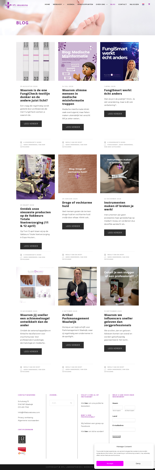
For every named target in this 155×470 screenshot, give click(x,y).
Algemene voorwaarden (28, 420)
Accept (110, 463)
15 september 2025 (113, 311)
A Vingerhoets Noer (32, 142)
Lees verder (31, 124)
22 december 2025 (112, 199)
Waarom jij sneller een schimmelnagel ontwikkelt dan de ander (35, 320)
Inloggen (134, 4)
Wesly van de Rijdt (73, 142)
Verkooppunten (85, 4)
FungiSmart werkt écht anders (118, 91)
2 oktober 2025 (69, 311)
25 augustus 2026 (28, 86)
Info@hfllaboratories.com (29, 412)
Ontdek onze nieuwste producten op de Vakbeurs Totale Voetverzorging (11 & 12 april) (35, 217)
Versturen (116, 436)
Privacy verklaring (25, 417)
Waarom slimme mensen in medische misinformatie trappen (74, 97)
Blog (112, 4)
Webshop (57, 4)
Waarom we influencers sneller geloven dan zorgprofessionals (118, 320)
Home (47, 4)
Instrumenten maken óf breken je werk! (119, 206)
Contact (122, 4)
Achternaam (129, 410)
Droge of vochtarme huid (77, 204)
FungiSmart (112, 144)
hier (86, 403)
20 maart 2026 (27, 205)
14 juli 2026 (67, 86)
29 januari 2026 (70, 199)
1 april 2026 (110, 86)
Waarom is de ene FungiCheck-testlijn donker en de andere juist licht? (35, 95)
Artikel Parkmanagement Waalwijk (75, 318)
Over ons (100, 4)
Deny (138, 463)
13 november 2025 (28, 311)
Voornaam (117, 410)
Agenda (70, 4)
